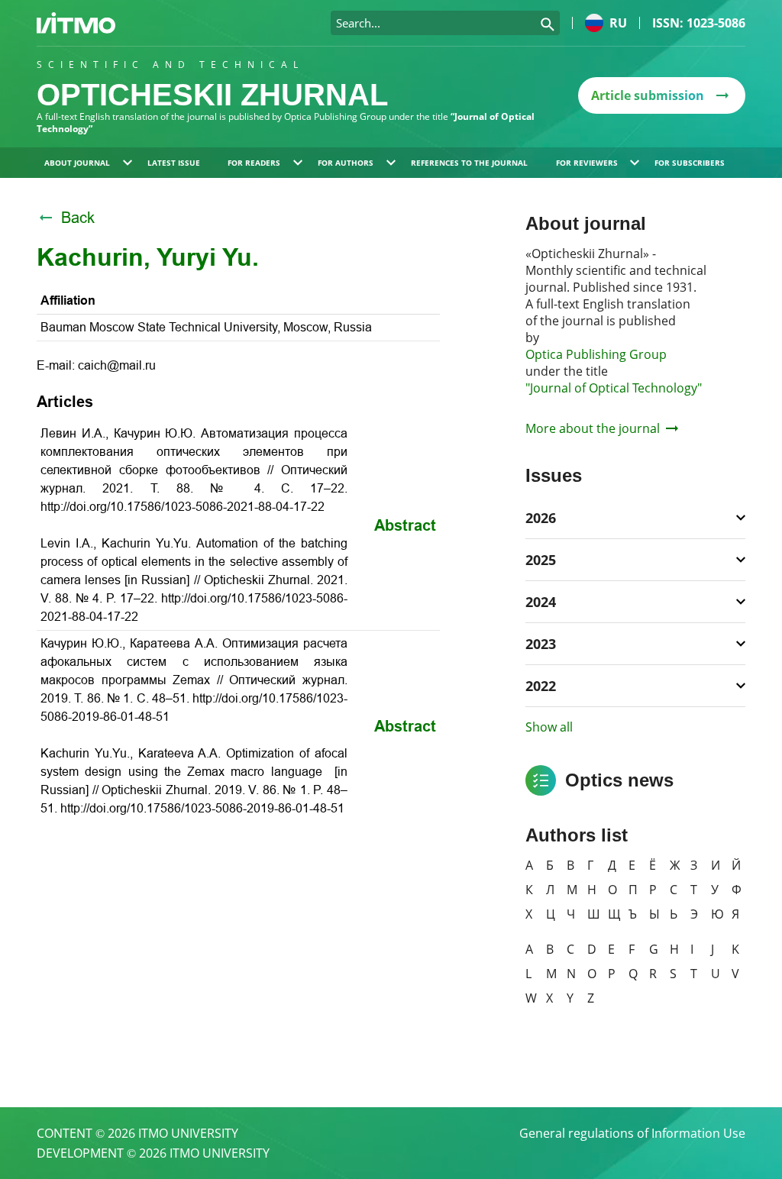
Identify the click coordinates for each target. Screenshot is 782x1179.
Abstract (405, 525)
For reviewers (587, 162)
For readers (254, 162)
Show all (549, 727)
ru (618, 23)
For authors (345, 162)
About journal (77, 162)
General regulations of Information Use (632, 1133)
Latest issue (173, 162)
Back (78, 217)
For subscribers (689, 162)
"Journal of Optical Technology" (613, 388)
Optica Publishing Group (596, 354)
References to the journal (469, 162)
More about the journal (592, 428)
